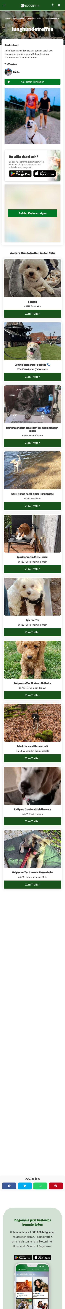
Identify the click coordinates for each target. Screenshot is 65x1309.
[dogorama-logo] (30, 5)
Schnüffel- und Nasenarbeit (32, 746)
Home (7, 18)
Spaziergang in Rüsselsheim (32, 557)
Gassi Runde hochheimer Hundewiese (32, 494)
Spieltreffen (32, 620)
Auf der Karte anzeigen (33, 213)
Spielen (32, 301)
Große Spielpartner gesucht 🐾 (32, 364)
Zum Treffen (32, 313)
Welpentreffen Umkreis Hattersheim (32, 872)
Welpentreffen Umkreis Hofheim (32, 683)
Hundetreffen (18, 18)
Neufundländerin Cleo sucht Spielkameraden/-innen (32, 429)
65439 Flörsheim (34, 18)
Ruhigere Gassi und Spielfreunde (32, 809)
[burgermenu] (4, 5)
